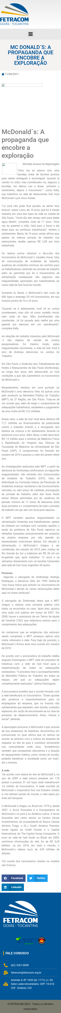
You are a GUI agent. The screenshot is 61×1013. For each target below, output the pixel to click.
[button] (30, 34)
